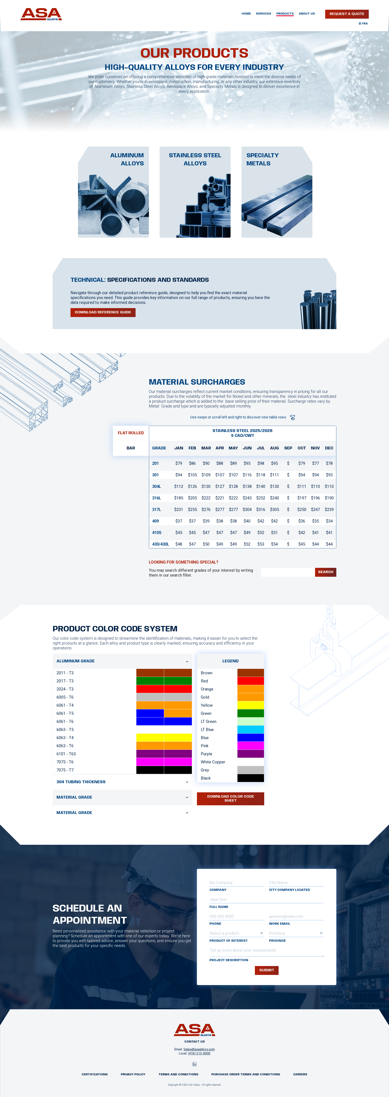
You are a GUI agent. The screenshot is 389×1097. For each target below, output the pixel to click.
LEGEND (230, 661)
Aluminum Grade (76, 661)
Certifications (95, 1074)
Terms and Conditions (178, 1074)
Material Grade (74, 797)
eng (365, 23)
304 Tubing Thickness (81, 782)
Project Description (228, 960)
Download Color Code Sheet (230, 798)
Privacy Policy (133, 1074)
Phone (215, 924)
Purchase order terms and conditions (245, 1074)
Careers (300, 1074)
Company (218, 890)
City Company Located (289, 890)
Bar (131, 448)
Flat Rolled (131, 433)
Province (277, 941)
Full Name (218, 907)
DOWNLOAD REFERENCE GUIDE (103, 312)
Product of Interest (228, 941)
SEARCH (325, 572)
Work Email (279, 924)
